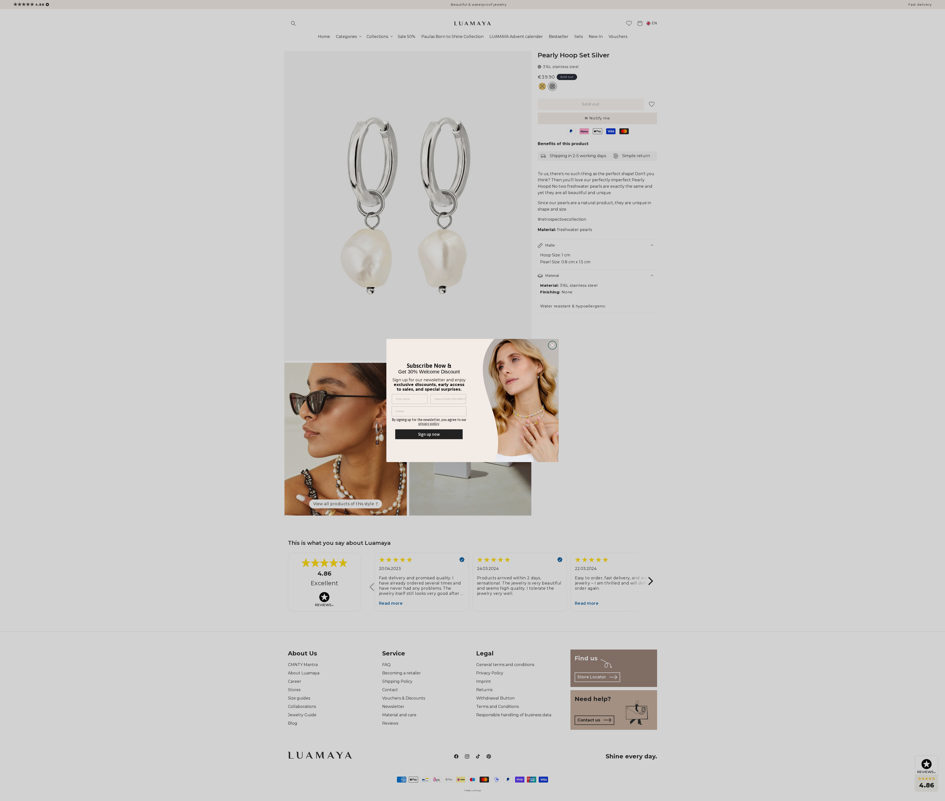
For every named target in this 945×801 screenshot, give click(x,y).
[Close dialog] (552, 345)
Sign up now (429, 434)
